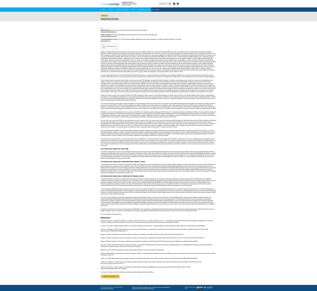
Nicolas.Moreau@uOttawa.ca (108, 32)
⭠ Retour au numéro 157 (110, 276)
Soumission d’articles (144, 9)
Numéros (110, 9)
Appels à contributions (122, 9)
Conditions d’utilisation (143, 287)
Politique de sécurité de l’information (140, 288)
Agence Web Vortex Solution (107, 288)
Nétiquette (151, 288)
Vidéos (133, 9)
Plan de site (134, 287)
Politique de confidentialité (164, 287)
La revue (103, 9)
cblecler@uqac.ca (105, 41)
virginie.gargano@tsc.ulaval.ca (109, 36)
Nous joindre (156, 9)
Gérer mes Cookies (153, 287)
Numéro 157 (105, 15)
